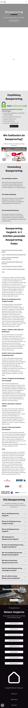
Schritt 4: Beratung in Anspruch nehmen (12, 266)
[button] (1, 2)
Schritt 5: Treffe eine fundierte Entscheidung (13, 269)
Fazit (3, 272)
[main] (14, 12)
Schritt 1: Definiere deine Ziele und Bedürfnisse (14, 254)
